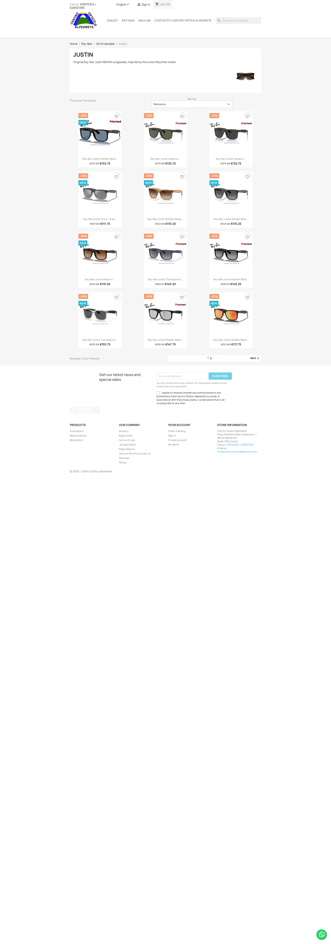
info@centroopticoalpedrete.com (237, 451)
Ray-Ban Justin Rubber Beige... (165, 219)
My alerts (173, 444)
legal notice (126, 435)
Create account (177, 440)
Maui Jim (144, 20)
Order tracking (176, 431)
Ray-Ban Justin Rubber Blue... (231, 219)
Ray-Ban (128, 20)
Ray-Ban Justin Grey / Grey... (100, 219)
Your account (179, 425)
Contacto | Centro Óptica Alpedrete (183, 20)
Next (255, 358)
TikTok (96, 410)
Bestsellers (76, 440)
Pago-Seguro (127, 449)
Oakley (112, 20)
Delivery (123, 431)
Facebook (73, 410)
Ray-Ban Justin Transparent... (165, 279)
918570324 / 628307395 (83, 6)
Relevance (192, 104)
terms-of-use (127, 440)
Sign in (172, 435)
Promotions (77, 431)
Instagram (88, 410)
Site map (124, 458)
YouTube (81, 410)
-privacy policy (127, 444)
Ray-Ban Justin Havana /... (165, 158)
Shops (123, 462)
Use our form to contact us (135, 453)
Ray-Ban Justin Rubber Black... (100, 158)
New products (78, 435)
